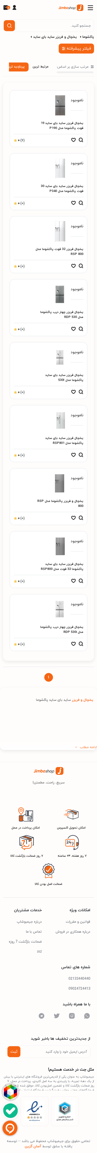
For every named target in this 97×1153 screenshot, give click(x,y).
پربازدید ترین (15, 66)
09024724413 (79, 988)
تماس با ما (34, 931)
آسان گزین (33, 1146)
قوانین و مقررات (78, 921)
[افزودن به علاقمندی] (73, 141)
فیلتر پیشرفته (79, 48)
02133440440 (79, 978)
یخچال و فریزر (82, 700)
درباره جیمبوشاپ (29, 921)
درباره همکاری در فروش (72, 931)
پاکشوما (88, 37)
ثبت (13, 1051)
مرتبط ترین (40, 66)
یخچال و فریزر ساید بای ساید (55, 37)
